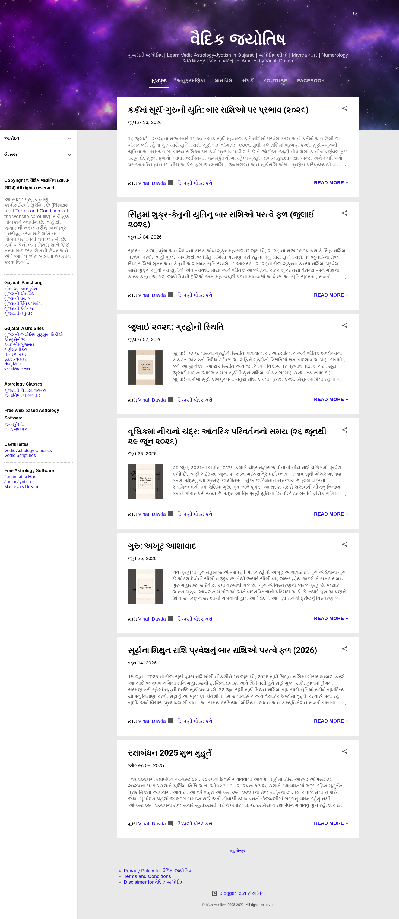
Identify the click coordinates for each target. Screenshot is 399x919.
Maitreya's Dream (21, 486)
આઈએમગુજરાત (19, 344)
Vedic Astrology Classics (28, 450)
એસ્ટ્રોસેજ (14, 339)
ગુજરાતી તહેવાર (18, 313)
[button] (344, 109)
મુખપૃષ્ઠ (159, 80)
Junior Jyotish (17, 481)
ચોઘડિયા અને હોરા (20, 289)
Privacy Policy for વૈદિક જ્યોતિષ (157, 870)
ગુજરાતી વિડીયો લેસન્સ (25, 390)
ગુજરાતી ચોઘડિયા (20, 293)
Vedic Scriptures (20, 455)
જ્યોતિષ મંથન (17, 369)
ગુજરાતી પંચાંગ (17, 298)
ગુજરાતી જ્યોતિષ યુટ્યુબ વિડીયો (33, 334)
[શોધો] (355, 15)
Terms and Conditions (147, 876)
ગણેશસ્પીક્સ (15, 349)
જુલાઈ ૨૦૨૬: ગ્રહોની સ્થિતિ (176, 327)
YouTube (275, 80)
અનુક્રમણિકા (191, 80)
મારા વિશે (223, 80)
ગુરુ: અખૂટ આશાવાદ (162, 546)
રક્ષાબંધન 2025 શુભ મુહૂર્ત (169, 753)
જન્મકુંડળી (14, 424)
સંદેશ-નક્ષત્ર (15, 359)
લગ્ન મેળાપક (15, 429)
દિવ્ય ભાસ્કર (15, 354)
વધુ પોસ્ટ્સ (238, 850)
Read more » (331, 182)
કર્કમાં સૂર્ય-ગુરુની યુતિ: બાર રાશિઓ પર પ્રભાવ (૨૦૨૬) (218, 110)
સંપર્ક (247, 80)
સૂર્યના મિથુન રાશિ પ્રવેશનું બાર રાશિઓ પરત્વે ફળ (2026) (222, 650)
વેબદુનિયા (13, 364)
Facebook (311, 80)
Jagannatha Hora (21, 477)
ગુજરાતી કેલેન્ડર (19, 308)
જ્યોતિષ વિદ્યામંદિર (22, 395)
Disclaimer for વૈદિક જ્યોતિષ (154, 882)
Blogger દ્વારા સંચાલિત (241, 893)
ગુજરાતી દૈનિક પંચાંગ (23, 303)
